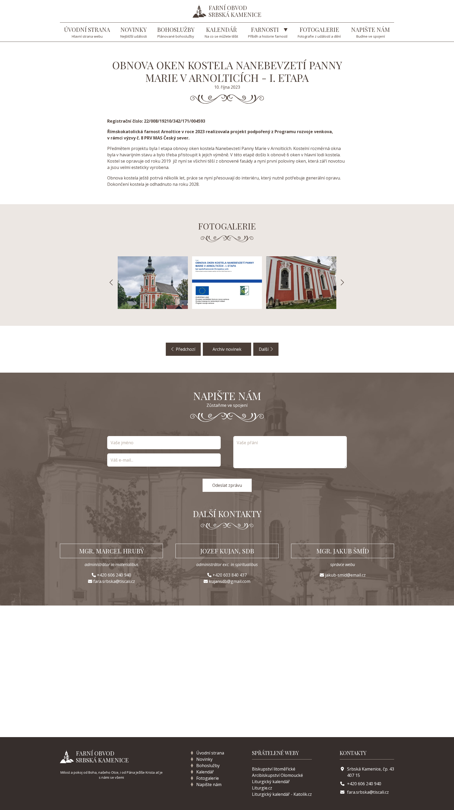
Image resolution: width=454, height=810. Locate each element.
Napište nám (208, 784)
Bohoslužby (208, 765)
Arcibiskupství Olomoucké (277, 775)
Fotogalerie (207, 778)
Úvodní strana (210, 753)
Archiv (227, 349)
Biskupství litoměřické (273, 769)
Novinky (204, 759)
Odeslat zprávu (227, 485)
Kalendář (205, 772)
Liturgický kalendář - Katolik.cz (282, 794)
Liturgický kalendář (271, 781)
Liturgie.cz (262, 788)
